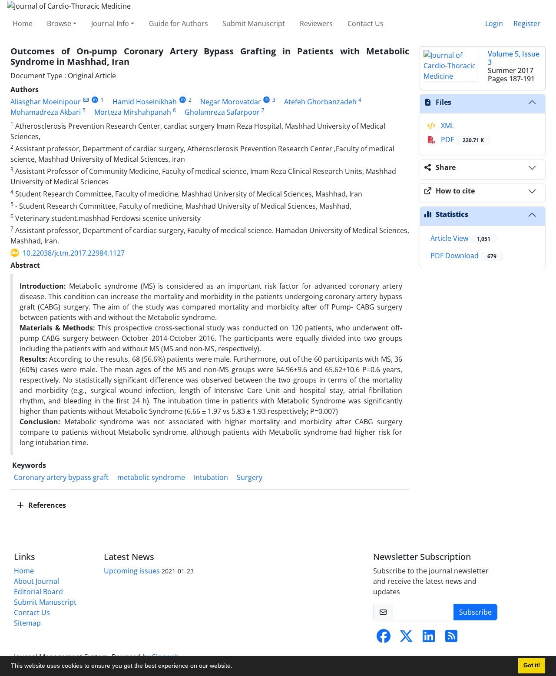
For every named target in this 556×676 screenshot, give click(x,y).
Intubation (211, 477)
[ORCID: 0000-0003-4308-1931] (267, 99)
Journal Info (110, 23)
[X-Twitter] (406, 638)
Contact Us (366, 23)
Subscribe (475, 612)
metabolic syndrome (151, 477)
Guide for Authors (178, 23)
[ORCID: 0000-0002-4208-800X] (95, 99)
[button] (235, 667)
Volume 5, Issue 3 (513, 58)
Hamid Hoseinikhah (145, 102)
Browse (59, 23)
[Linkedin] (428, 638)
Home (23, 23)
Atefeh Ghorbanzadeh (320, 102)
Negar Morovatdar (230, 102)
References (46, 505)
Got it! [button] (531, 666)
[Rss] (451, 638)
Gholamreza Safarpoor (222, 112)
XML (446, 125)
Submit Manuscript (253, 23)
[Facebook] (383, 638)
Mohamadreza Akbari (45, 112)
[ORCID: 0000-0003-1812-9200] (183, 99)
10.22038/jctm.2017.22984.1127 (74, 253)
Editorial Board (38, 591)
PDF (461, 139)
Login (494, 23)
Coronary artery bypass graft (61, 477)
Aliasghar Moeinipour (45, 102)
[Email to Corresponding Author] (86, 99)
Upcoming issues (132, 571)
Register (526, 23)
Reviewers (316, 23)
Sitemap (27, 623)
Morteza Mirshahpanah (132, 112)
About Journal (36, 581)
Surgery (249, 477)
